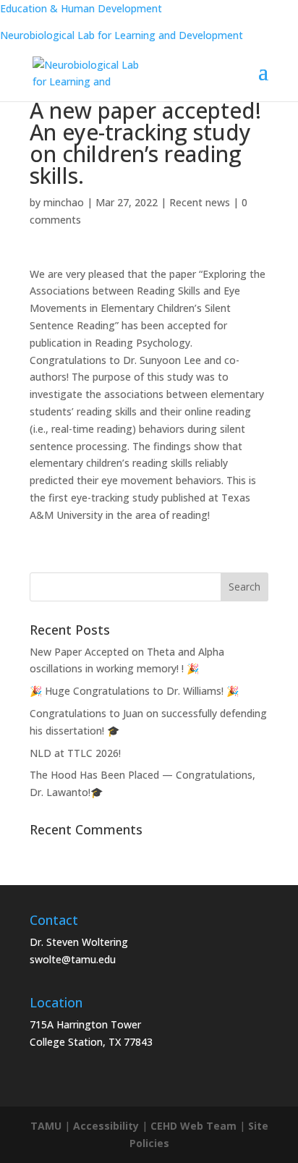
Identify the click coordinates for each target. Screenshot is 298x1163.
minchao (63, 202)
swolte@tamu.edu (73, 959)
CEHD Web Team (193, 1126)
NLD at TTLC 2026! (75, 753)
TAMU (45, 1126)
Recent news (199, 202)
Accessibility (106, 1126)
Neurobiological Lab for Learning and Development (121, 35)
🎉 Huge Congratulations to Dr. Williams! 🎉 (134, 691)
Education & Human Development (81, 8)
